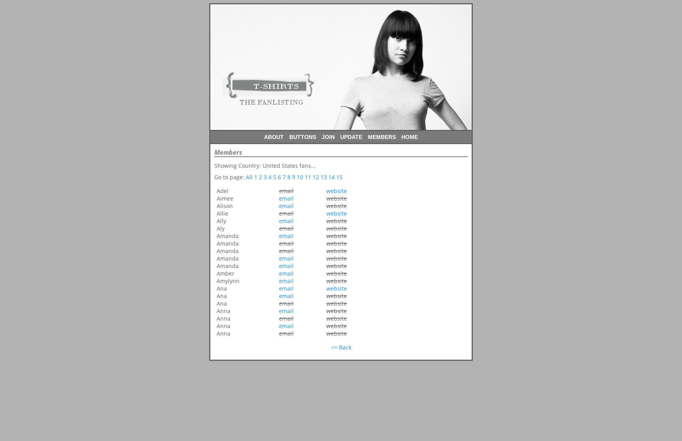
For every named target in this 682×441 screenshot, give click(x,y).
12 (316, 177)
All (249, 177)
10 (300, 177)
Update (351, 137)
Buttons (302, 137)
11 (308, 177)
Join (328, 137)
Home (409, 137)
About (274, 137)
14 (331, 177)
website (336, 191)
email (286, 198)
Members (382, 137)
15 (339, 177)
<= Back (341, 347)
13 (323, 177)
